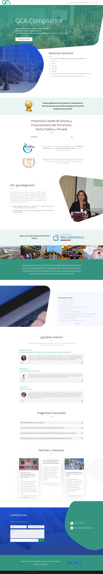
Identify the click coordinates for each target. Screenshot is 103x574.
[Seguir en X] (75, 562)
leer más (22, 493)
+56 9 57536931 (79, 523)
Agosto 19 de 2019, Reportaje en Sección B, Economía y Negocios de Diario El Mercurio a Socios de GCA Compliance (51, 461)
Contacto (97, 2)
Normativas (78, 2)
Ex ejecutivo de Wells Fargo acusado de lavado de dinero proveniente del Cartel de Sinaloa (74, 474)
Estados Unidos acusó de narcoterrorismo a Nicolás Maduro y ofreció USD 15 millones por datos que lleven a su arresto (28, 475)
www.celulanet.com (34, 572)
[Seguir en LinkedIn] (79, 562)
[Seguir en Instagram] (72, 562)
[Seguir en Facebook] (68, 562)
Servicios (72, 2)
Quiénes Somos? (85, 2)
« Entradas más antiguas (24, 497)
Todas (69, 477)
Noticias (91, 2)
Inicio (68, 2)
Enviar (41, 540)
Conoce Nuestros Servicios (24, 39)
